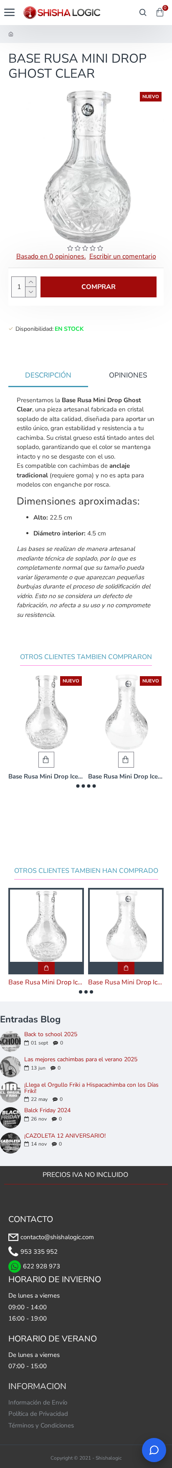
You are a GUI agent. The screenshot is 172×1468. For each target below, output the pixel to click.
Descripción (48, 375)
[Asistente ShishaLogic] (154, 1450)
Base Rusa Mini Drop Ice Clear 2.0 (46, 777)
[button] (78, 786)
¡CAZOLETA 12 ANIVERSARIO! (65, 1136)
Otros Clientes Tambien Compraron (86, 657)
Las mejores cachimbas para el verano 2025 (80, 1059)
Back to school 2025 (50, 1034)
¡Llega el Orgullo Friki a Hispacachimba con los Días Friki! (91, 1088)
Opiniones (128, 375)
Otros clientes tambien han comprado (86, 871)
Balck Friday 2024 (47, 1110)
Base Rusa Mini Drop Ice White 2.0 (126, 777)
